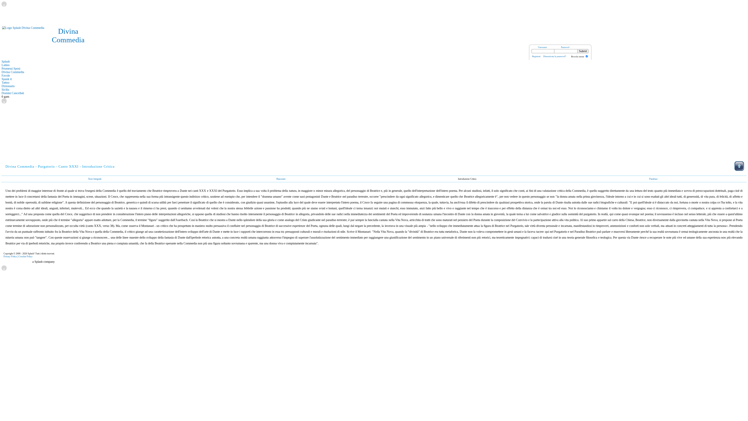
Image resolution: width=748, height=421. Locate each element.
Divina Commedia (13, 72)
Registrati (536, 56)
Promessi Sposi (11, 68)
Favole (6, 75)
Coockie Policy (26, 256)
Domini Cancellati (13, 93)
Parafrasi (653, 179)
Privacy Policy (10, 256)
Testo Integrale (94, 179)
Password (565, 47)
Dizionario (8, 86)
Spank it (7, 79)
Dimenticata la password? (554, 56)
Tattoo (5, 82)
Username (542, 47)
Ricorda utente (577, 56)
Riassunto (281, 179)
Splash (6, 61)
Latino (6, 65)
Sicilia (5, 89)
